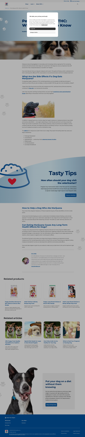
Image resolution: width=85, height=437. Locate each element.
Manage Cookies (33, 32)
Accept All (32, 28)
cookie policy (44, 25)
